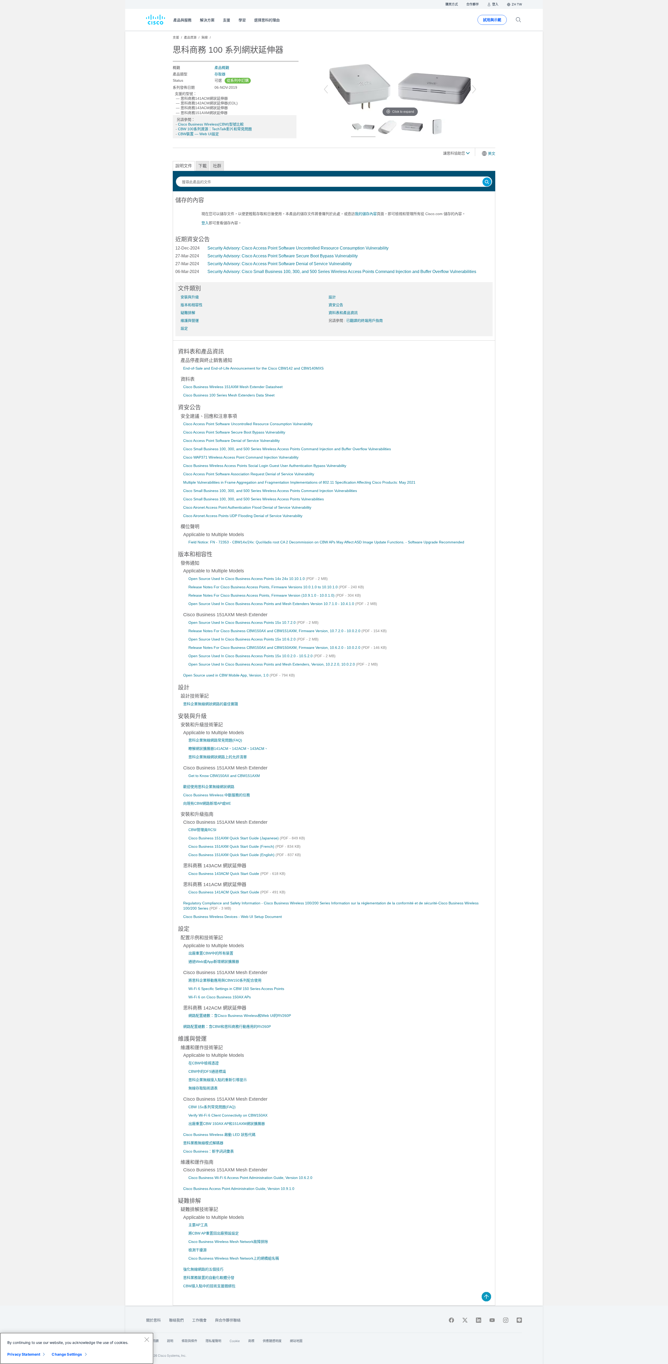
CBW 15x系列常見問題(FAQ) (212, 1107)
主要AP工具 (198, 1225)
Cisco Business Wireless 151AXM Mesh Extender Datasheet (233, 387)
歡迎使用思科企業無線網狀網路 (208, 787)
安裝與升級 (190, 297)
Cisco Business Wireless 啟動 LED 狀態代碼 (219, 1134)
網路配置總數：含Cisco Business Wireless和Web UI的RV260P (239, 1015)
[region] (76, 1348)
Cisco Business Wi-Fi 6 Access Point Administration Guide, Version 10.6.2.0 (250, 1178)
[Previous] (326, 89)
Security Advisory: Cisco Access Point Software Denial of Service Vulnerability (279, 264)
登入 (205, 223)
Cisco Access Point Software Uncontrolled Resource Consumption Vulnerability (248, 424)
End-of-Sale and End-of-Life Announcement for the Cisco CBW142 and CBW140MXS (253, 368)
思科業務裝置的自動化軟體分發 (208, 1278)
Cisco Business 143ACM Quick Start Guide (224, 873)
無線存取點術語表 (203, 1088)
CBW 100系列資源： (195, 129)
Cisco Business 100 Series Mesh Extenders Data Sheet (229, 395)
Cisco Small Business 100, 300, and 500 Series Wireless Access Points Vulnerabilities (253, 499)
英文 (491, 153)
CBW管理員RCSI (202, 830)
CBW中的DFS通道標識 (207, 1071)
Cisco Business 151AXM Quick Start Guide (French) (231, 846)
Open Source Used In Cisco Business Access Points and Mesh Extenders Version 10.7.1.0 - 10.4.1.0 (271, 604)
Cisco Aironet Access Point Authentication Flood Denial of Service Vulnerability (247, 507)
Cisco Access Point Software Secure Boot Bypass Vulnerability (234, 432)
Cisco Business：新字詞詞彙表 (208, 1151)
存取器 (219, 74)
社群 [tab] (217, 166)
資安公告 (336, 305)
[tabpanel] (334, 213)
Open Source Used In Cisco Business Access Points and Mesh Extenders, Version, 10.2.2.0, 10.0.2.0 (272, 664)
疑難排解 (188, 313)
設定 (184, 328)
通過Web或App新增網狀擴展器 (213, 961)
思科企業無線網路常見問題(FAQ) (215, 740)
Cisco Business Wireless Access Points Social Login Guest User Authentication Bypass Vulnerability (264, 466)
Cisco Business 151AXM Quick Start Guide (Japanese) (234, 838)
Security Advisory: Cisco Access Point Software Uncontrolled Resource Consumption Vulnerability (298, 248)
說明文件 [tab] (183, 166)
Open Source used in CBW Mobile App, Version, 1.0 (226, 675)
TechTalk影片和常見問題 (232, 129)
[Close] (146, 1339)
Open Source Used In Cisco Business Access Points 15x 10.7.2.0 (242, 622)
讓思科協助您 (454, 153)
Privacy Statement (23, 1354)
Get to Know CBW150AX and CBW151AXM (224, 776)
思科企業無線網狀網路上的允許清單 (217, 757)
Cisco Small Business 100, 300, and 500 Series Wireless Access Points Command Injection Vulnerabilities (270, 491)
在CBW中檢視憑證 (203, 1063)
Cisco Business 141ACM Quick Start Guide (224, 892)
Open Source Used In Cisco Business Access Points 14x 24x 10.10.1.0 (247, 579)
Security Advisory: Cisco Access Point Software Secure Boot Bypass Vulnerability (282, 256)
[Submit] (486, 182)
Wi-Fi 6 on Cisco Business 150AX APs (219, 997)
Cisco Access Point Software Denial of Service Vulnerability (231, 440)
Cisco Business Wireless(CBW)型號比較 (211, 124)
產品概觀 (221, 68)
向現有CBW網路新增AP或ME (207, 803)
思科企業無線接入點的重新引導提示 (217, 1080)
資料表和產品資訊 (343, 313)
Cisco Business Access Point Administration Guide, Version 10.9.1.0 (238, 1189)
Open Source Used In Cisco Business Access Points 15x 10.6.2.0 (242, 639)
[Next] (474, 89)
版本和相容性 (191, 305)
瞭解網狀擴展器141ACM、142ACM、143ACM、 (228, 748)
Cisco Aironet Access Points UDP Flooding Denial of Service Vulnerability (242, 516)
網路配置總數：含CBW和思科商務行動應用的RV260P (227, 1026)
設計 (332, 297)
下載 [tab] (202, 166)
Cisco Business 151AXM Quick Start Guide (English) (232, 855)
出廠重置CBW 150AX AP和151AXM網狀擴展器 (226, 1124)
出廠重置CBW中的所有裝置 (210, 953)
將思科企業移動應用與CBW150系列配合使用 (224, 980)
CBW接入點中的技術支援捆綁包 (209, 1286)
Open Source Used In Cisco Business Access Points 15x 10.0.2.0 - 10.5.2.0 (251, 656)
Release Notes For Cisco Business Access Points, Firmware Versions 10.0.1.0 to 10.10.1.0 (263, 587)
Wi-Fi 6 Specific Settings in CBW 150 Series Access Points (236, 989)
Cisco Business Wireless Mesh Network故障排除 (228, 1242)
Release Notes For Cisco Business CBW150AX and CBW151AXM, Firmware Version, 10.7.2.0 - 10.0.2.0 (274, 631)
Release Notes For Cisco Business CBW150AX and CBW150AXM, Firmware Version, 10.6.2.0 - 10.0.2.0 (274, 647)
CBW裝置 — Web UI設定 (198, 134)
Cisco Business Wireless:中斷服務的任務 (216, 795)
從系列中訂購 (238, 80)
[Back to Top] (486, 1296)
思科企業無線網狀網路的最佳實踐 (210, 704)
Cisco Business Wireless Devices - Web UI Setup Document (232, 917)
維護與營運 (190, 320)
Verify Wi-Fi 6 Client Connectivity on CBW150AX (227, 1115)
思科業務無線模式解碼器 (203, 1143)
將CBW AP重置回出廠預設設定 (213, 1233)
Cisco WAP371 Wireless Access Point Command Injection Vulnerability (241, 457)
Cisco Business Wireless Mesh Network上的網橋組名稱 (233, 1258)
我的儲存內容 (366, 214)
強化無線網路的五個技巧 (203, 1269)
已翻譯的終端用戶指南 (364, 320)
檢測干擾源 (197, 1250)
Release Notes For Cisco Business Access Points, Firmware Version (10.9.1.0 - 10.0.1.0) (262, 595)
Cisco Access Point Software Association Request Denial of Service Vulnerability (248, 474)
